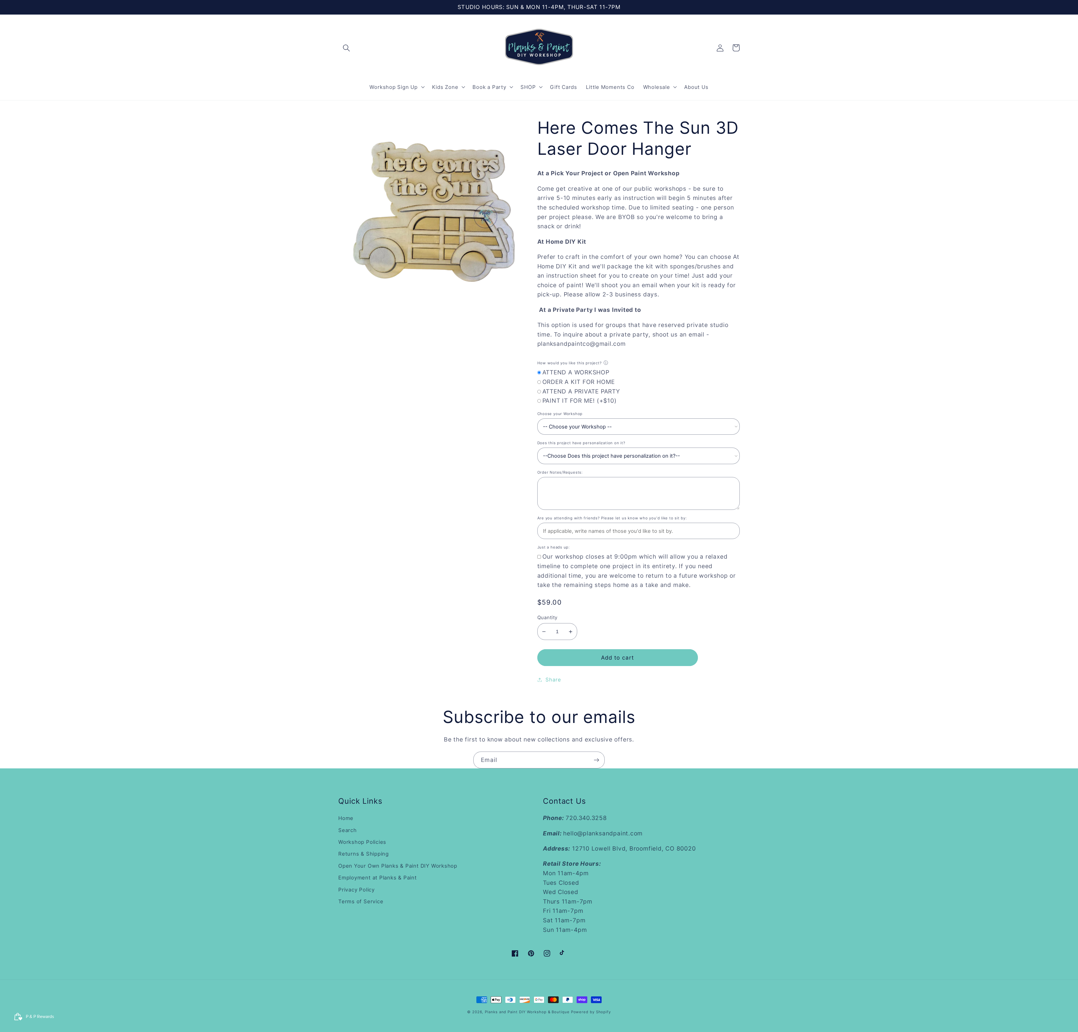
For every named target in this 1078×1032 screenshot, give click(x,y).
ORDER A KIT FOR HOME (578, 381)
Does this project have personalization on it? (581, 443)
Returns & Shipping (363, 854)
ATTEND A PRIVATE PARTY (581, 391)
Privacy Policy (356, 889)
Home (345, 818)
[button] (346, 48)
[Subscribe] (596, 760)
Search (347, 830)
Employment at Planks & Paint (377, 877)
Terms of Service (360, 901)
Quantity (547, 617)
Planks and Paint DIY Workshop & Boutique (527, 1012)
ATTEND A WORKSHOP (575, 372)
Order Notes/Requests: (560, 472)
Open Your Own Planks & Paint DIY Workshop (397, 866)
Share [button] (553, 679)
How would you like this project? (569, 363)
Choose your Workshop (560, 413)
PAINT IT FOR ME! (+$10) (579, 400)
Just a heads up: (553, 547)
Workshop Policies (362, 842)
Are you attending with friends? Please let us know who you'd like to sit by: (612, 518)
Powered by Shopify (591, 1012)
